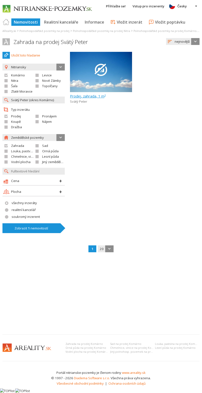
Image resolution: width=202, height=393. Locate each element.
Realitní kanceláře (61, 22)
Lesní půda (50, 156)
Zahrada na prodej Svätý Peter (51, 42)
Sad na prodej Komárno (125, 344)
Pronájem (49, 116)
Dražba (16, 127)
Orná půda (50, 151)
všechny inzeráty (24, 203)
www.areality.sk (134, 372)
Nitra (14, 80)
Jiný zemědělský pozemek (61, 162)
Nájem (47, 121)
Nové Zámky (51, 80)
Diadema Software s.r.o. (92, 378)
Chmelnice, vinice (24, 156)
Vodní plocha (21, 162)
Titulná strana (6, 22)
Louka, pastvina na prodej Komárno (178, 344)
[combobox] (183, 41)
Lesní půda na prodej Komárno (175, 348)
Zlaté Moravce (22, 91)
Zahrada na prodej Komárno (84, 344)
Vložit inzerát (129, 22)
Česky (182, 6)
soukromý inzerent (26, 216)
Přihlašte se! (116, 6)
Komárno (18, 75)
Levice (47, 75)
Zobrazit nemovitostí (31, 228)
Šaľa (14, 86)
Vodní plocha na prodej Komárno (87, 351)
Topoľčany (50, 86)
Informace (94, 22)
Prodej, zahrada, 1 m (88, 96)
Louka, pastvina (23, 151)
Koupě (16, 121)
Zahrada (17, 145)
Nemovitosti (26, 22)
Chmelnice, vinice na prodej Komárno (135, 348)
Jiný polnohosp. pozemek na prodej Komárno (140, 351)
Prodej (16, 116)
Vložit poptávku (170, 22)
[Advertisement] (101, 293)
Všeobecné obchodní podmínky (80, 383)
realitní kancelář (24, 210)
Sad (45, 145)
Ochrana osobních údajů (127, 383)
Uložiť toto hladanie (25, 55)
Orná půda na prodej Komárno (86, 348)
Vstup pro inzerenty (148, 6)
